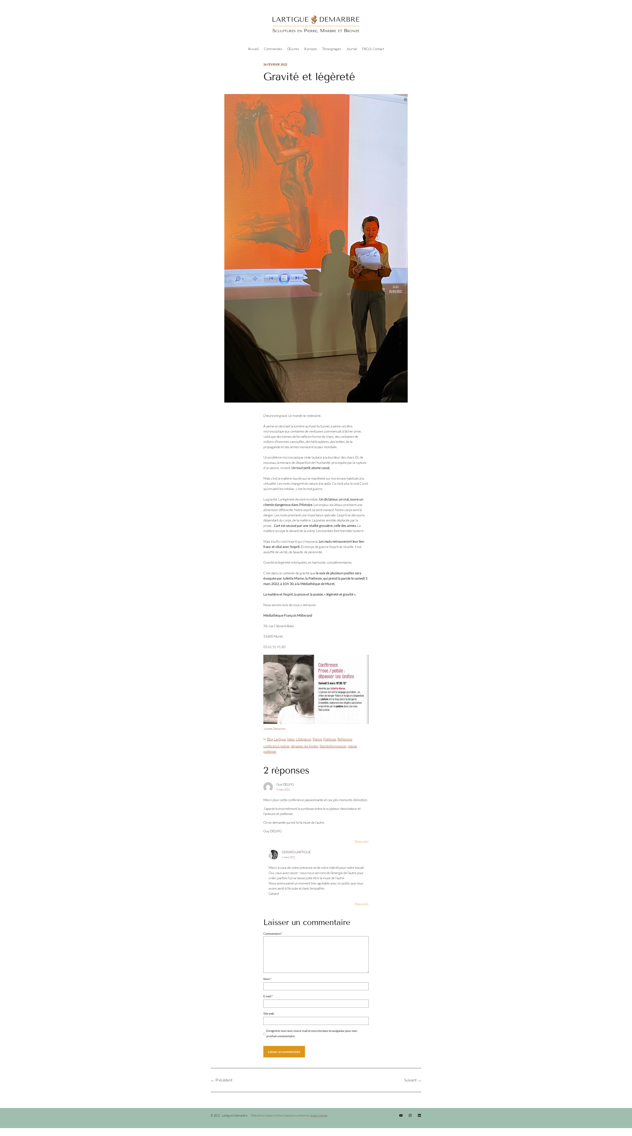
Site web (268, 1013)
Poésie (317, 739)
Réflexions (345, 739)
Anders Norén (319, 1115)
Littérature (303, 739)
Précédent (223, 1080)
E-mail (268, 996)
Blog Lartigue (276, 739)
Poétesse (329, 739)
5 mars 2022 (283, 789)
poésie (352, 746)
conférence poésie (276, 746)
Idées (291, 739)
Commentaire (272, 933)
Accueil (253, 49)
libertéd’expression (333, 746)
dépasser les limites (304, 746)
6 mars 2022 (288, 857)
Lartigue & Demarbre (234, 1115)
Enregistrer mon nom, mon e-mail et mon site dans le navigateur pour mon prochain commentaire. (311, 1033)
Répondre (362, 841)
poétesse (269, 751)
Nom (267, 979)
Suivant (410, 1080)
